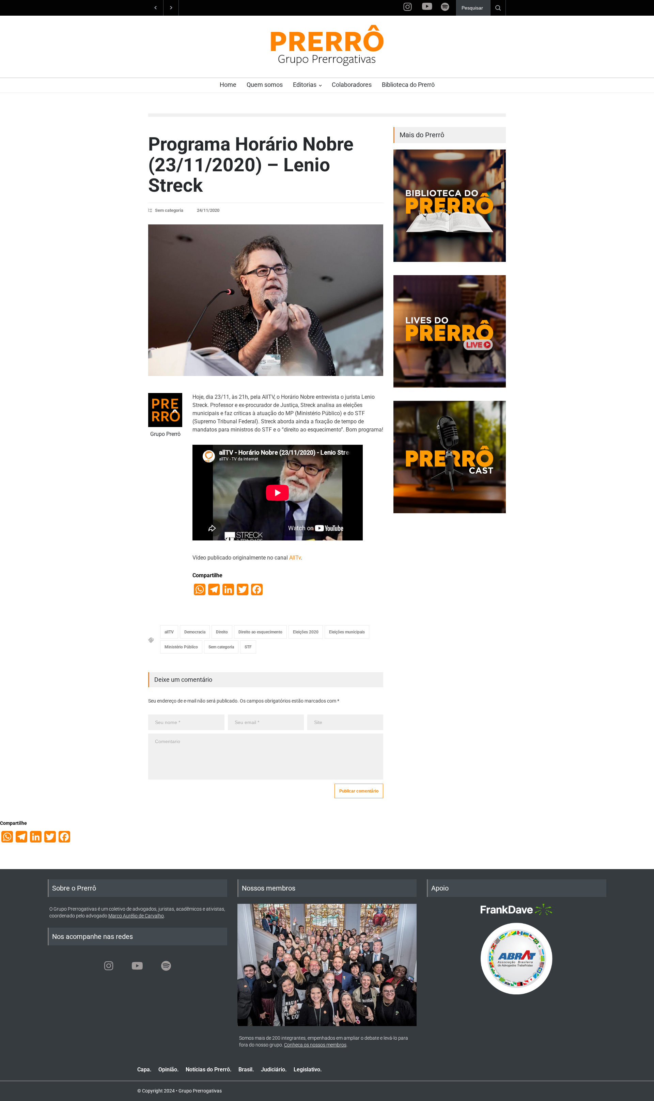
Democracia (194, 632)
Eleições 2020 (305, 632)
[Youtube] (137, 966)
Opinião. (168, 1069)
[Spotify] (166, 966)
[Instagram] (108, 966)
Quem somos (265, 84)
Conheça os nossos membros (315, 1045)
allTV (169, 632)
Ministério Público (181, 647)
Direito (222, 632)
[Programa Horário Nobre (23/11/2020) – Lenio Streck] (265, 300)
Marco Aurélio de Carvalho (136, 915)
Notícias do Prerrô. (209, 1069)
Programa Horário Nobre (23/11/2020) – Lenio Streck (251, 164)
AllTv (295, 557)
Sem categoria (169, 210)
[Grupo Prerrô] (165, 410)
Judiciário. (274, 1069)
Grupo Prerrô (165, 434)
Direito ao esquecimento (260, 632)
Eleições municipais (347, 632)
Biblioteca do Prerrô (408, 84)
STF (248, 647)
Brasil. (246, 1069)
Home (228, 84)
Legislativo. (308, 1069)
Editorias (304, 84)
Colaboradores (352, 84)
